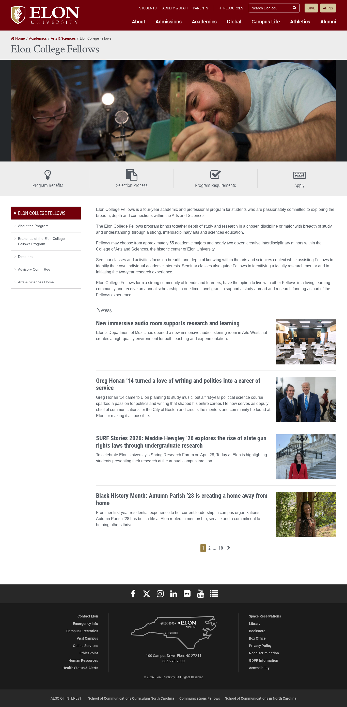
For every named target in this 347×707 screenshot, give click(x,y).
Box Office (257, 638)
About (138, 21)
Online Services (85, 645)
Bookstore (257, 630)
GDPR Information (263, 660)
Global (234, 21)
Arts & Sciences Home (36, 282)
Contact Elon (87, 616)
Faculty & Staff (175, 8)
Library (254, 623)
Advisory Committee (34, 269)
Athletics (300, 21)
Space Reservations (265, 616)
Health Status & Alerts (80, 667)
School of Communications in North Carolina (260, 698)
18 (221, 547)
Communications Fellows (199, 698)
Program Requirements (215, 185)
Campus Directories (82, 630)
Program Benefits (48, 185)
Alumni (328, 21)
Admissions (168, 21)
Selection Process (132, 185)
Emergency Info (85, 623)
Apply (328, 8)
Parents (200, 8)
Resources (233, 8)
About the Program (33, 226)
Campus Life (265, 21)
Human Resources (83, 660)
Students (147, 8)
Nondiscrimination (264, 653)
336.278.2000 (173, 660)
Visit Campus (87, 638)
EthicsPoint (89, 653)
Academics (204, 21)
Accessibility (259, 667)
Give (311, 8)
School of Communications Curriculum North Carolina (131, 698)
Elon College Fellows (42, 213)
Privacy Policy (260, 645)
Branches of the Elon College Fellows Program (41, 241)
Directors (25, 257)
